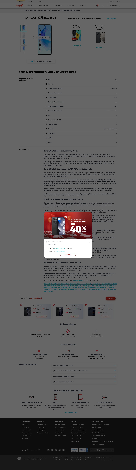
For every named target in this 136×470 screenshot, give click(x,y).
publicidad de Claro (60, 251)
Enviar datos (68, 254)
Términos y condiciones (59, 248)
